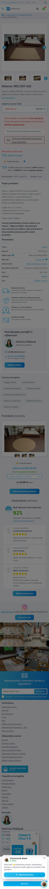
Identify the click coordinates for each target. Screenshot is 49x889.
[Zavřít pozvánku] (44, 858)
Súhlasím (24, 884)
